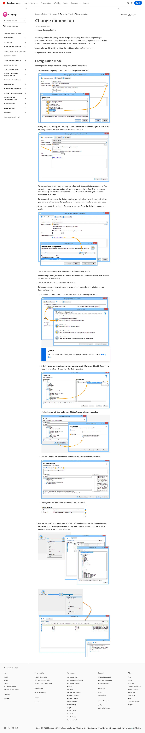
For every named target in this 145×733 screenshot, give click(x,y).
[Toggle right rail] (118, 9)
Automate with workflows (12, 80)
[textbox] (14, 21)
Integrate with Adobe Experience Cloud (11, 75)
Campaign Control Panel (11, 117)
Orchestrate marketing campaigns (15, 51)
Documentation (41, 14)
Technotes (7, 112)
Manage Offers (9, 84)
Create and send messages (12, 47)
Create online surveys (11, 69)
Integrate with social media (13, 93)
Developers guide (9, 108)
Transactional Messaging (12, 89)
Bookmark (124, 15)
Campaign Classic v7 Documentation (74, 14)
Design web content (10, 65)
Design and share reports (12, 60)
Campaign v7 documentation (14, 33)
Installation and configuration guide (10, 98)
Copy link (133, 15)
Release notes (8, 38)
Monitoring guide (9, 103)
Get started (8, 42)
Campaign (53, 14)
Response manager (10, 56)
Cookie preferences (95, 728)
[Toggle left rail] (26, 9)
